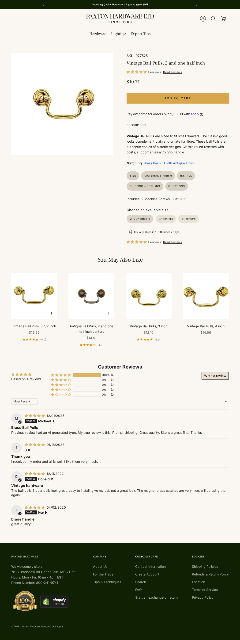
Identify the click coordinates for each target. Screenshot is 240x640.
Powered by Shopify (52, 626)
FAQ (138, 590)
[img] (35, 416)
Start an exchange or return (156, 597)
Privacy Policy (203, 597)
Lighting (118, 33)
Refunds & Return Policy (210, 574)
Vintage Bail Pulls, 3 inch (148, 326)
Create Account (147, 574)
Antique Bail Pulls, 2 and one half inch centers (91, 328)
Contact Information (150, 566)
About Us (100, 566)
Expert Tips (141, 33)
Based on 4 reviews (26, 379)
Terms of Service (205, 590)
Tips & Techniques (107, 582)
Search (140, 582)
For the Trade (103, 574)
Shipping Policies (205, 566)
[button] (137, 72)
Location (198, 582)
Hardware (97, 33)
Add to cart (177, 98)
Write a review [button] (215, 376)
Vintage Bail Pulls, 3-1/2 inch (34, 326)
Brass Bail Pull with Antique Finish (169, 163)
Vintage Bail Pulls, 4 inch (206, 326)
